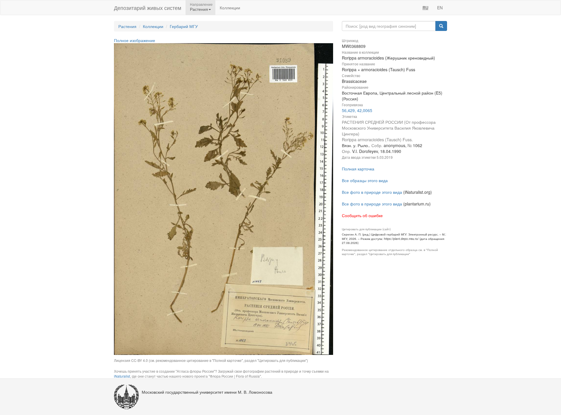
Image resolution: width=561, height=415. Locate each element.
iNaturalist (122, 376)
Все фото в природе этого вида (372, 192)
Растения (127, 26)
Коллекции (230, 8)
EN (440, 8)
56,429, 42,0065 (357, 110)
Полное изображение (134, 40)
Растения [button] (199, 9)
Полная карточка (358, 169)
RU (425, 8)
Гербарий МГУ (184, 26)
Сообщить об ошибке (362, 215)
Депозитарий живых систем (147, 7)
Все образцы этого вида (365, 180)
